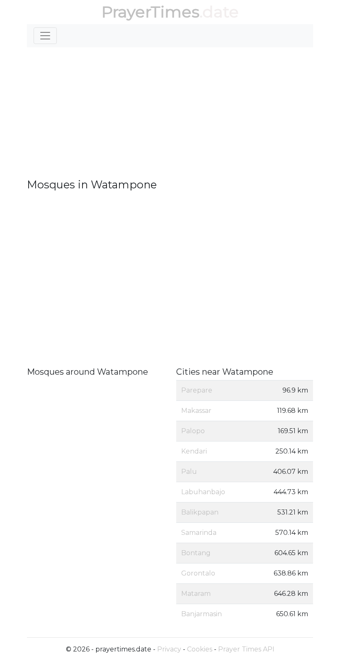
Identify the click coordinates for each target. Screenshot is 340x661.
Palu (189, 472)
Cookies (199, 649)
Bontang (196, 553)
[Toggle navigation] (45, 35)
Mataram (196, 594)
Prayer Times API (246, 649)
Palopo (193, 431)
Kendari (194, 451)
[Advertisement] (170, 116)
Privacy (169, 649)
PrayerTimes (150, 12)
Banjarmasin (201, 614)
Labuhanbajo (203, 492)
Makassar (196, 411)
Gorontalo (198, 573)
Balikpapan (200, 512)
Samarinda (198, 533)
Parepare (196, 390)
